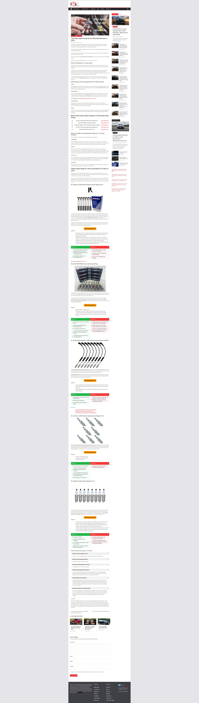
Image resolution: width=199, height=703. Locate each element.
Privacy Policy (108, 695)
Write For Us (108, 691)
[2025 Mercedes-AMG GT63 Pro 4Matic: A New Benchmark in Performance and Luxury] (120, 126)
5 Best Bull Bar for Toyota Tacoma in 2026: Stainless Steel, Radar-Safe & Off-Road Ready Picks (123, 61)
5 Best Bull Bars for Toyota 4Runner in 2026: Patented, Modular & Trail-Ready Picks (123, 54)
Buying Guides (76, 8)
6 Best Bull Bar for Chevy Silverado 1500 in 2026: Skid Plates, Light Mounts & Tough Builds (120, 31)
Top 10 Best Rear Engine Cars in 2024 (123, 152)
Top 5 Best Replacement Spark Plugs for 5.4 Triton (87, 98)
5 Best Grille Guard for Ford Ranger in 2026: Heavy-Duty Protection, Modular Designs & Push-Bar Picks (123, 96)
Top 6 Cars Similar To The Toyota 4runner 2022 (76, 628)
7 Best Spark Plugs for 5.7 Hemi (79, 261)
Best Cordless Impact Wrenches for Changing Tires (86, 412)
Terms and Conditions (110, 700)
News (98, 8)
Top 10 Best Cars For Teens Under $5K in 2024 (123, 158)
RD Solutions (126, 691)
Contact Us (108, 8)
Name (71, 656)
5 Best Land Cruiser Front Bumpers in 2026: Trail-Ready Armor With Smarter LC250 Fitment (123, 113)
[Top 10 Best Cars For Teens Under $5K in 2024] (115, 158)
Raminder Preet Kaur (122, 142)
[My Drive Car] (71, 9)
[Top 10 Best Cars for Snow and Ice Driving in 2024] (115, 164)
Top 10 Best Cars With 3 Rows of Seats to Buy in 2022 (90, 628)
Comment (72, 642)
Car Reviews (93, 8)
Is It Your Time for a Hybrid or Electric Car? (100, 611)
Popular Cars (115, 132)
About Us (107, 689)
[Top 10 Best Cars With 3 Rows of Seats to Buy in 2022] (90, 619)
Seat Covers (96, 700)
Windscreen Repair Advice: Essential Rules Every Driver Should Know (79, 612)
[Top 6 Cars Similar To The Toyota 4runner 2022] (76, 619)
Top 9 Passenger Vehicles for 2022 (103, 627)
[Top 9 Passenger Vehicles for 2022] (104, 619)
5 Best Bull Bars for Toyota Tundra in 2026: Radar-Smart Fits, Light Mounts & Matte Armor (123, 46)
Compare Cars (96, 689)
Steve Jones (81, 42)
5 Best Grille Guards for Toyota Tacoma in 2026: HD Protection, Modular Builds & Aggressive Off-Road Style (123, 87)
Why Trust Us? (108, 698)
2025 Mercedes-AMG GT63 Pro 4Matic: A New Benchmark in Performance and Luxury (120, 138)
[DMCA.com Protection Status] (121, 685)
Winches (102, 8)
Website (71, 666)
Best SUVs (95, 693)
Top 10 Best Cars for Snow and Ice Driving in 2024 (123, 164)
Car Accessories (85, 8)
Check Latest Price (105, 120)
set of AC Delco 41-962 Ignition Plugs (79, 556)
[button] (79, 9)
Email (71, 661)
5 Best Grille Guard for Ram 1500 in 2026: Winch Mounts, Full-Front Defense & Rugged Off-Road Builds (123, 70)
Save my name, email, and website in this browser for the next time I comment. (87, 672)
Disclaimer (108, 693)
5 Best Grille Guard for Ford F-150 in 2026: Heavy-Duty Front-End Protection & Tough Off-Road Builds (123, 105)
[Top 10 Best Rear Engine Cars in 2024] (115, 153)
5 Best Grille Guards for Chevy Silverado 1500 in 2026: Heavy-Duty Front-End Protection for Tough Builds (123, 78)
